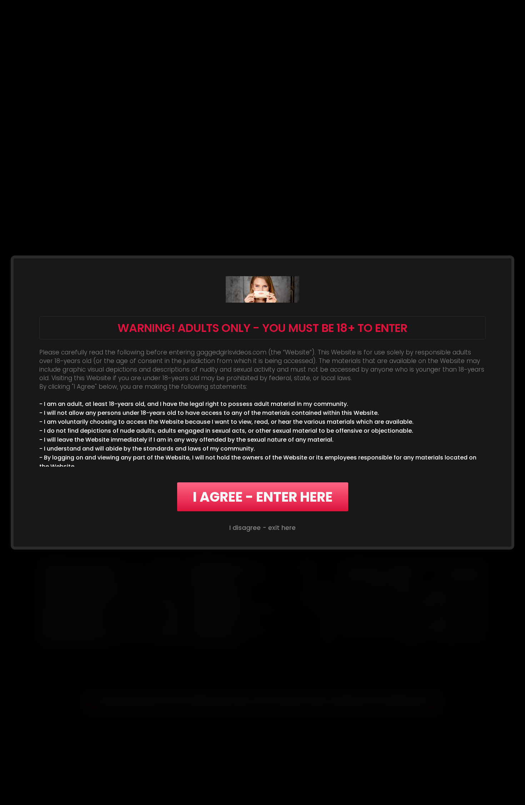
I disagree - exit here (262, 527)
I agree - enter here (262, 496)
